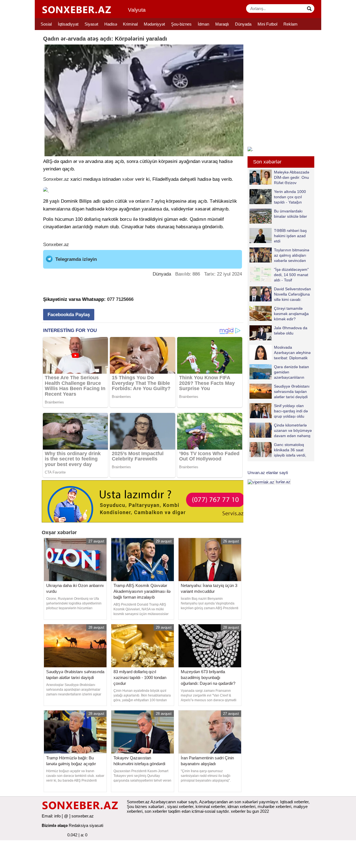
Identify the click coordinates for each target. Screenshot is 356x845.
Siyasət (91, 24)
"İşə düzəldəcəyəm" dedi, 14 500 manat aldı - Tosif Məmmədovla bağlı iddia (279, 274)
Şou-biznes (181, 24)
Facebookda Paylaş (69, 314)
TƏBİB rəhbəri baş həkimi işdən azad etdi (290, 235)
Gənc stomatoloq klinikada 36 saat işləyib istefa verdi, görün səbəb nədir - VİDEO (279, 449)
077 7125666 (120, 299)
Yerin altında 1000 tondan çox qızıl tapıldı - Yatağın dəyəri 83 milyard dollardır (277, 196)
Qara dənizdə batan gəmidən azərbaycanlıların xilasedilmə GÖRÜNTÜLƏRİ (279, 372)
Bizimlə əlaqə (55, 825)
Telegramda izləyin (76, 259)
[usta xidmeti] (145, 501)
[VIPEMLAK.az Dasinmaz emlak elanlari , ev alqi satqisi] (261, 481)
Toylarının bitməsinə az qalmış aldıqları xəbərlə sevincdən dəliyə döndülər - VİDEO (279, 255)
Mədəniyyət (154, 24)
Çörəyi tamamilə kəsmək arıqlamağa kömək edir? (291, 313)
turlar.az (283, 481)
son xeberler (156, 811)
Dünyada (243, 24)
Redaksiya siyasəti (86, 825)
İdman (203, 24)
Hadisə (110, 24)
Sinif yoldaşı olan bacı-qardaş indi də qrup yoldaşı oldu (291, 410)
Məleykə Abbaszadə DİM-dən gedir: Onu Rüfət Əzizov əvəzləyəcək (291, 177)
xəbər (128, 179)
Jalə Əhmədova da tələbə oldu (290, 330)
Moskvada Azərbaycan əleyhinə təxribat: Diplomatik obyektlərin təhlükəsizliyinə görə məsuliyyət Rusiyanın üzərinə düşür (280, 352)
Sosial (46, 24)
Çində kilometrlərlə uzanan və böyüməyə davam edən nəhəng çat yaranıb (293, 430)
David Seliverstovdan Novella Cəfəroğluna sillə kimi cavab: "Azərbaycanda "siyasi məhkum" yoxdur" (280, 294)
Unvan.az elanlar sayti (268, 472)
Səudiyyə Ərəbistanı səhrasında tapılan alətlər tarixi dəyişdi (292, 391)
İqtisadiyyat (68, 24)
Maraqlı (222, 24)
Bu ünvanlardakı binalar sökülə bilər (290, 214)
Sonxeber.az (56, 179)
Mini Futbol (267, 24)
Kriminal (130, 24)
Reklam (290, 24)
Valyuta (137, 10)
